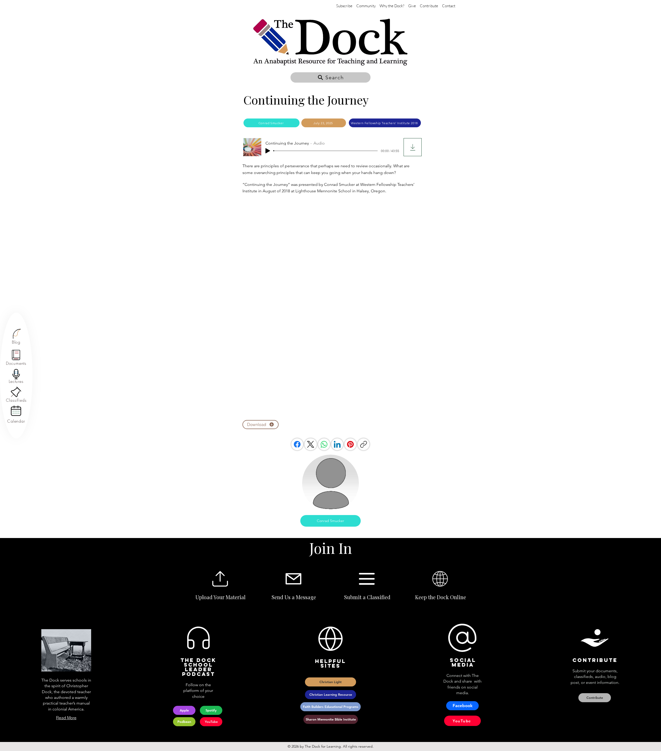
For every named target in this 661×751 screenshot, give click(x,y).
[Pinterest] (350, 444)
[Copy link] (363, 444)
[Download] (413, 147)
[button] (330, 77)
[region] (16, 336)
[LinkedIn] (337, 444)
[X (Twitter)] (310, 444)
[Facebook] (297, 444)
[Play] (267, 150)
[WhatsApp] (324, 444)
